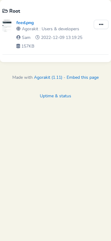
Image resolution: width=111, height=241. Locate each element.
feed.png (25, 23)
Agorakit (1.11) (48, 77)
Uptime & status (55, 96)
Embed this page (83, 77)
